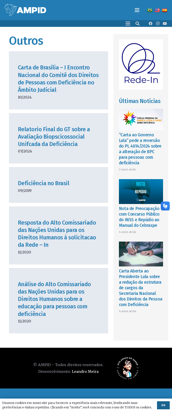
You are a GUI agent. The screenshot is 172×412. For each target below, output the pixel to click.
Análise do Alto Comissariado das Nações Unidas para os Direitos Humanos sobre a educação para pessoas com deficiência (54, 299)
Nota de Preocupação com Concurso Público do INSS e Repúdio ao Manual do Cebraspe (139, 217)
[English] (158, 10)
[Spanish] (165, 10)
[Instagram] (157, 23)
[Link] (25, 10)
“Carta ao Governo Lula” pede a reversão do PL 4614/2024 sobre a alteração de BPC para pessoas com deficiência (140, 148)
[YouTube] (164, 23)
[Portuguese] (150, 10)
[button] (137, 24)
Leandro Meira (85, 371)
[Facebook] (150, 23)
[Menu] (137, 10)
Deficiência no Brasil (43, 183)
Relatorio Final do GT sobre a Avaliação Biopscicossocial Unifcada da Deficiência (54, 137)
